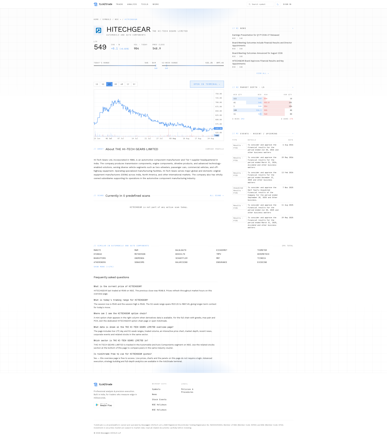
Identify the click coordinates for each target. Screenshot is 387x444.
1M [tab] (109, 84)
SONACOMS (139, 262)
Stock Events (159, 399)
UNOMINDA (139, 258)
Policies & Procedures (187, 390)
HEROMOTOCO (263, 254)
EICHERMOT (221, 250)
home (96, 19)
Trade (119, 4)
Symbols (156, 389)
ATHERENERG (100, 262)
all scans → (217, 195)
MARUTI (97, 250)
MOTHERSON (140, 254)
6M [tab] (122, 84)
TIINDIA (261, 258)
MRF (218, 258)
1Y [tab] (128, 84)
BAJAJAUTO (181, 250)
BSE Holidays (159, 409)
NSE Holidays (159, 404)
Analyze (132, 4)
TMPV (218, 254)
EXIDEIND (262, 262)
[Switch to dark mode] (277, 4)
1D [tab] (97, 84)
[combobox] (262, 4)
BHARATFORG (100, 258)
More (156, 4)
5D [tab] (103, 84)
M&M (136, 250)
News (154, 394)
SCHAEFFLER (182, 258)
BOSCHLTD (180, 254)
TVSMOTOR (262, 250)
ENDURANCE (221, 262)
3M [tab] (115, 84)
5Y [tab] (134, 84)
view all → (263, 73)
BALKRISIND (182, 262)
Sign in (287, 4)
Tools (144, 4)
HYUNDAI (98, 254)
